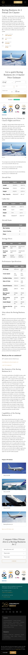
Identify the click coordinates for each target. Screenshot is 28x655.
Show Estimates (14, 95)
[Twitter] (6, 612)
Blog (12, 636)
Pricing (19, 636)
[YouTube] (17, 612)
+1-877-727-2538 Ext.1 (7, 365)
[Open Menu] (25, 2)
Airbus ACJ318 (7, 475)
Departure (4, 90)
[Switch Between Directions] (14, 87)
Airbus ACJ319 (7, 491)
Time (16, 90)
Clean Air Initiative (7, 637)
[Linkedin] (13, 612)
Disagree (5, 652)
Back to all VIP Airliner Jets (8, 529)
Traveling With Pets (11, 623)
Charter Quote (6, 597)
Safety (16, 636)
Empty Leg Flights (14, 625)
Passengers (18, 81)
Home (3, 5)
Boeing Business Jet (8, 524)
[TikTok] (20, 612)
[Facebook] (3, 612)
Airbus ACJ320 (7, 508)
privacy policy (18, 649)
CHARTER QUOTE (18, 2)
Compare (14, 561)
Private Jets (11, 634)
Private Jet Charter (8, 5)
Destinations (17, 634)
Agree (13, 652)
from (3, 86)
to (17, 86)
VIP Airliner (19, 623)
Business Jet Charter (8, 622)
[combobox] (7, 87)
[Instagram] (10, 612)
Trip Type (4, 81)
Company (5, 634)
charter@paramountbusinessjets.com (10, 362)
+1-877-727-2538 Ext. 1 (7, 592)
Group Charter (16, 622)
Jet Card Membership (8, 620)
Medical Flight (6, 625)
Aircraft (13, 5)
